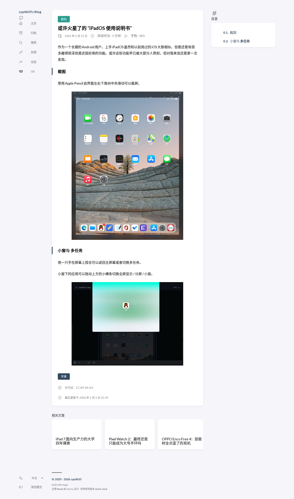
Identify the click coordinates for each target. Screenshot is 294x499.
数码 (64, 19)
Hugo (65, 484)
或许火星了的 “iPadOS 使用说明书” (95, 28)
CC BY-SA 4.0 (84, 387)
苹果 (64, 376)
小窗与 (240, 41)
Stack (60, 488)
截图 (233, 32)
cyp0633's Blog (30, 12)
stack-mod (101, 488)
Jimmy (70, 488)
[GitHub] (21, 19)
